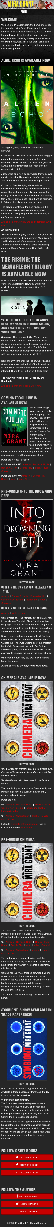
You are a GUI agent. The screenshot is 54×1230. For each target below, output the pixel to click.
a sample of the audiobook (24, 823)
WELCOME (9, 19)
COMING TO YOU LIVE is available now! (19, 400)
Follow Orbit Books (29, 1157)
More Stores (25, 479)
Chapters (6, 471)
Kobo (47, 467)
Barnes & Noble (41, 464)
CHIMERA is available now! (23, 677)
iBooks (38, 467)
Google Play (26, 467)
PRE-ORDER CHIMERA (17, 839)
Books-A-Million (9, 467)
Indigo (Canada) (9, 811)
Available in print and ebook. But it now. (21, 385)
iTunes (4, 479)
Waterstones (18, 613)
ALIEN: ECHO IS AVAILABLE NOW (25, 60)
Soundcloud (27, 827)
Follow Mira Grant (28, 1196)
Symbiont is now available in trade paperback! (26, 1012)
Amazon (27, 464)
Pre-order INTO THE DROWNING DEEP (26, 493)
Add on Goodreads (27, 1211)
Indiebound (31, 599)
